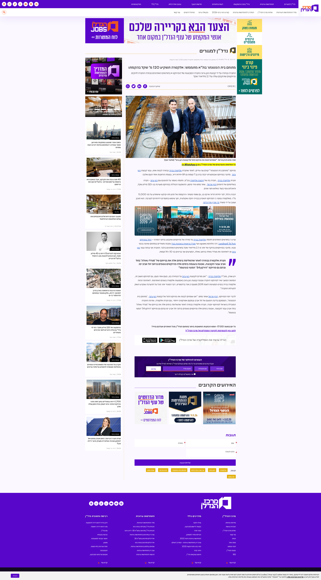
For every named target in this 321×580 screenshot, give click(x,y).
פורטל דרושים (189, 12)
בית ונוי (117, 212)
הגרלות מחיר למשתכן (193, 534)
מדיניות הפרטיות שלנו (295, 577)
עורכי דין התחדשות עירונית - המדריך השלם (186, 542)
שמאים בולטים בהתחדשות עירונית (142, 546)
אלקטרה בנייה (175, 170)
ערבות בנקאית (102, 534)
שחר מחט (150, 470)
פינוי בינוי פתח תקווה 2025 (191, 546)
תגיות (234, 538)
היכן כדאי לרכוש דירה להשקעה (96, 522)
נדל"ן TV (154, 4)
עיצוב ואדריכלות (175, 4)
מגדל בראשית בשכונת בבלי (183, 243)
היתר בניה (197, 550)
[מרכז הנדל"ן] (309, 8)
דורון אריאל (212, 184)
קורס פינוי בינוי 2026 (220, 12)
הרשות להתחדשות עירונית (145, 554)
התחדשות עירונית (267, 4)
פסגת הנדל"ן (231, 550)
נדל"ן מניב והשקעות (241, 4)
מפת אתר (232, 542)
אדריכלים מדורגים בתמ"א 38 (144, 538)
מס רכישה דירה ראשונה (99, 526)
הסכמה (15, 576)
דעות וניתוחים (217, 4)
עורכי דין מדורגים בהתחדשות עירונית (142, 534)
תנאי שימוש (232, 546)
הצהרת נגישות (231, 526)
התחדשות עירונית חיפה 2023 (190, 538)
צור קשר (177, 12)
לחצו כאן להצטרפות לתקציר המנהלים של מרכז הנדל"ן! (210, 330)
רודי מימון (231, 476)
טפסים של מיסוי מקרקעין (98, 554)
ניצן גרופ (154, 180)
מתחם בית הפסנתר (179, 470)
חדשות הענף (197, 4)
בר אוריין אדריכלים (211, 202)
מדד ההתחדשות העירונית (286, 12)
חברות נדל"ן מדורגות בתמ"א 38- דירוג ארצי (139, 530)
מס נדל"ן (104, 530)
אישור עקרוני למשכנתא (99, 538)
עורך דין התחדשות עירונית (145, 550)
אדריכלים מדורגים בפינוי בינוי (144, 542)
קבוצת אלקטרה (197, 180)
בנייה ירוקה (197, 522)
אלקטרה (223, 470)
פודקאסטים (136, 4)
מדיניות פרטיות (231, 522)
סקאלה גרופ (203, 12)
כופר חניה (197, 530)
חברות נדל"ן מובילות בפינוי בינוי (143, 526)
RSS (234, 554)
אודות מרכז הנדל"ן (265, 12)
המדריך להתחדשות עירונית (243, 12)
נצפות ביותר (115, 138)
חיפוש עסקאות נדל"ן (194, 554)
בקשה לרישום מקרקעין (193, 526)
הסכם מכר (103, 550)
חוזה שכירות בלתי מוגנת (99, 546)
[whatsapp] (128, 86)
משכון (105, 542)
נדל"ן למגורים (289, 4)
